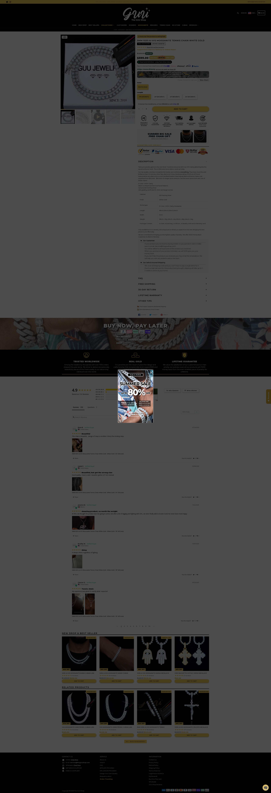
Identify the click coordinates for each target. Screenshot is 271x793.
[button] (266, 788)
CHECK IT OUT (135, 414)
